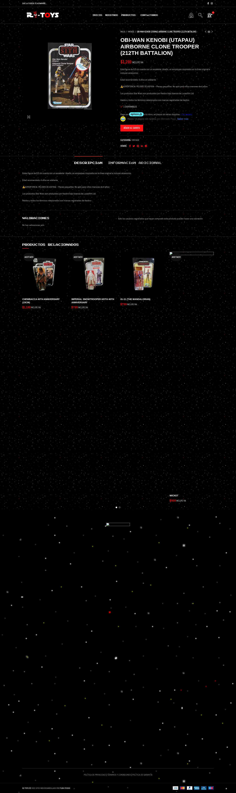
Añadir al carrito (132, 128)
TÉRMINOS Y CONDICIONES (119, 774)
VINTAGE (131, 31)
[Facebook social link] (208, 3)
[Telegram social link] (146, 146)
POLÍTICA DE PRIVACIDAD (95, 774)
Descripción (88, 163)
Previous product (205, 31)
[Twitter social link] (134, 146)
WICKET (174, 495)
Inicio (122, 31)
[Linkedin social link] (142, 146)
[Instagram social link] (212, 3)
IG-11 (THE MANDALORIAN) (135, 299)
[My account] (191, 15)
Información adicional (135, 163)
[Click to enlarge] (29, 117)
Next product (212, 31)
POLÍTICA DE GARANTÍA (142, 774)
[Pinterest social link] (138, 146)
